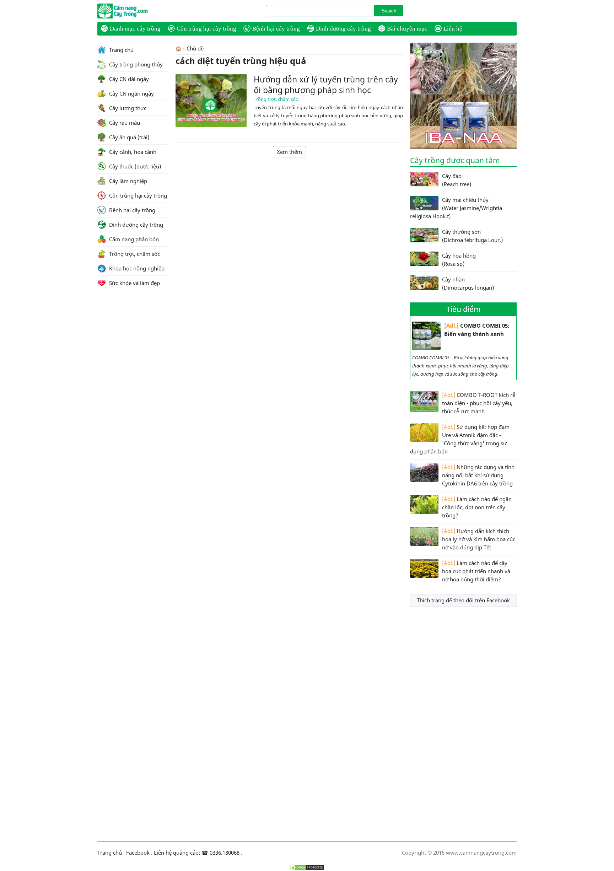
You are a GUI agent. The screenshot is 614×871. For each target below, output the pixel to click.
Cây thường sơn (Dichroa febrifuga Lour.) (472, 235)
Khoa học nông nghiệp (136, 268)
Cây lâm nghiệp (127, 180)
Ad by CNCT (505, 46)
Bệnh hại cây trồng (276, 28)
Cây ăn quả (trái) (128, 137)
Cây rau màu (124, 122)
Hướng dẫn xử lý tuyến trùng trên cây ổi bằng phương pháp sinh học (326, 84)
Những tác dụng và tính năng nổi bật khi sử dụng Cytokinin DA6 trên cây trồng (478, 475)
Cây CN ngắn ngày (131, 93)
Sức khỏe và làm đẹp (134, 282)
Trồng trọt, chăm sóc (276, 99)
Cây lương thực (127, 108)
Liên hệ (452, 28)
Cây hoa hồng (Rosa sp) (459, 259)
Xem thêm (289, 151)
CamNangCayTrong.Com (136, 11)
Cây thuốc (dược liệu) (134, 166)
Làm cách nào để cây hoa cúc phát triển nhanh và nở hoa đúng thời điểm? (476, 571)
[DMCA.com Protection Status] (307, 867)
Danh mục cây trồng (135, 28)
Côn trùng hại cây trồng (206, 28)
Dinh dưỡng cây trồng (343, 28)
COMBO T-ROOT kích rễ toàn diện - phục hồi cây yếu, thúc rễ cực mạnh (478, 403)
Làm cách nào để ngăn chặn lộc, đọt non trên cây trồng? (477, 507)
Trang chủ (121, 49)
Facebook (138, 852)
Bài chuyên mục (407, 28)
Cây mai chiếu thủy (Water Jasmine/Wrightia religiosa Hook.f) (456, 208)
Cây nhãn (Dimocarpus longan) (468, 283)
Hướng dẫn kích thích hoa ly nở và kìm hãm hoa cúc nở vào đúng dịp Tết (478, 539)
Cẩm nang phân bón (133, 239)
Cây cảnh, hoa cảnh (132, 151)
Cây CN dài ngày (128, 78)
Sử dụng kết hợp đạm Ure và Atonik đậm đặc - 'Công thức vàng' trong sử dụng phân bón (460, 439)
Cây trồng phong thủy (135, 64)
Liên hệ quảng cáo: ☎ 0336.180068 (196, 852)
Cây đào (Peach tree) (456, 180)
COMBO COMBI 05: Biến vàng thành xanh (477, 329)
